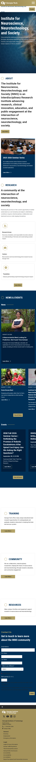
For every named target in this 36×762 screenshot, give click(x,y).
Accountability (7, 755)
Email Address (5, 646)
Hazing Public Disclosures (10, 750)
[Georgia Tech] (9, 3)
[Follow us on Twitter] (4, 717)
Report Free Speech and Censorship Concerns (15, 759)
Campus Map (7, 728)
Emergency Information (9, 738)
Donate (32, 9)
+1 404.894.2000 (8, 726)
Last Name (4, 659)
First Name (4, 653)
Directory (5, 733)
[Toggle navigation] (33, 3)
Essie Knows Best (7, 390)
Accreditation (7, 757)
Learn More (5, 131)
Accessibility (6, 753)
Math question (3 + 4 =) (7, 676)
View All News (18, 415)
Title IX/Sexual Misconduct (10, 748)
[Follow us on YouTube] (7, 717)
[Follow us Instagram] (14, 717)
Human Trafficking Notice (10, 746)
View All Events (18, 477)
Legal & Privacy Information (10, 744)
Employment (6, 736)
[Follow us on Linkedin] (11, 717)
